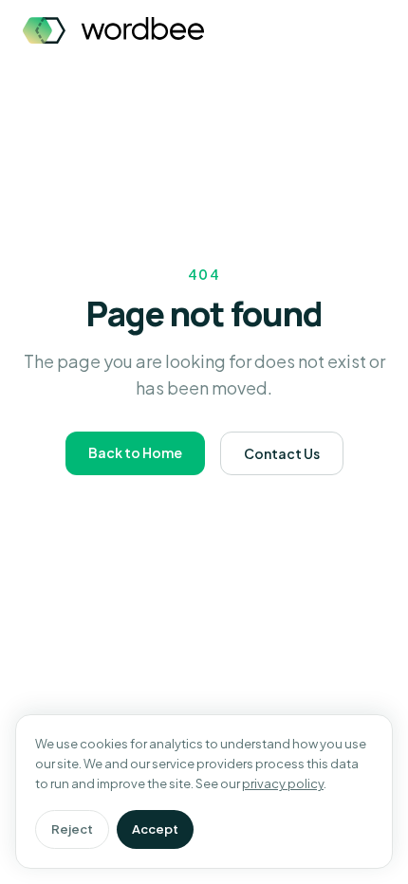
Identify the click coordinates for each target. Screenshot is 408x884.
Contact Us (282, 453)
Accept (155, 829)
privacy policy (283, 783)
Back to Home (135, 452)
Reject (72, 829)
